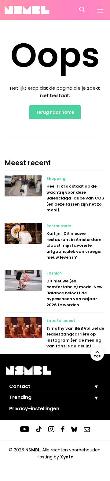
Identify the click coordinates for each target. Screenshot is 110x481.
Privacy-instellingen (34, 408)
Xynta (67, 457)
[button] (91, 386)
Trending (20, 397)
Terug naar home (55, 112)
